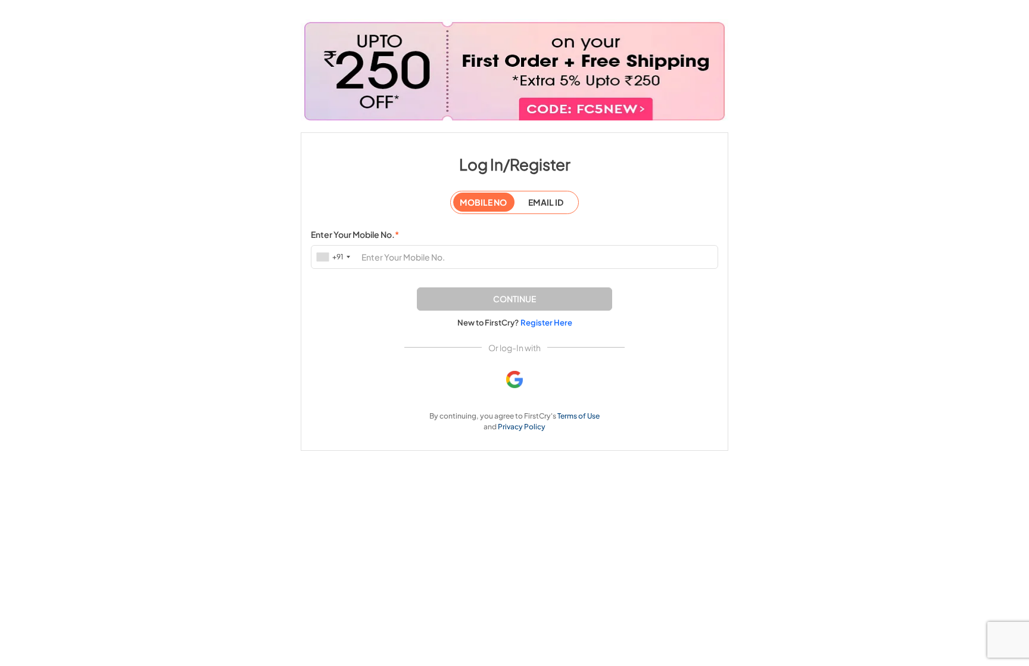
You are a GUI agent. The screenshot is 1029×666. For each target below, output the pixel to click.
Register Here (546, 322)
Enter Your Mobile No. (355, 234)
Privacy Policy (521, 426)
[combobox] (334, 256)
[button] (514, 299)
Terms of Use (578, 415)
